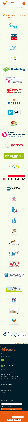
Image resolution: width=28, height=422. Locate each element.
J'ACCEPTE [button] (17, 419)
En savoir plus (6, 417)
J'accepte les (6, 406)
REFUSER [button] (10, 419)
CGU (11, 406)
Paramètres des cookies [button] (17, 417)
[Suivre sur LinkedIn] (2, 360)
